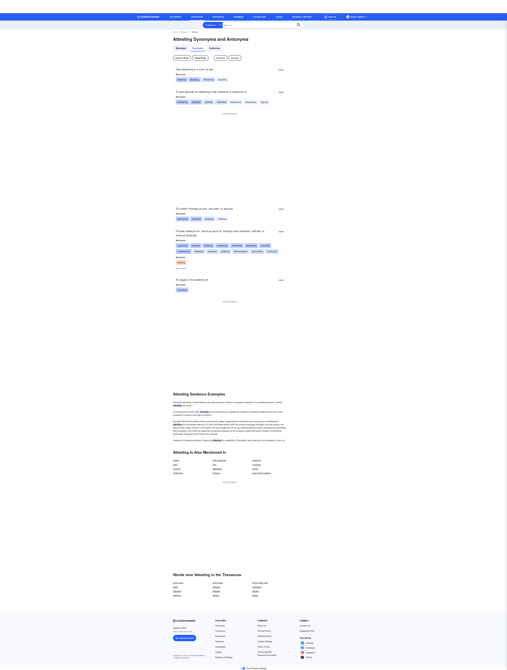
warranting (237, 245)
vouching (196, 218)
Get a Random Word (185, 638)
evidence (256, 460)
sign (215, 464)
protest (176, 460)
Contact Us (305, 625)
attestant (216, 587)
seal (175, 464)
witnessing (208, 79)
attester (255, 591)
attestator (177, 591)
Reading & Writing (223, 657)
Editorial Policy (264, 636)
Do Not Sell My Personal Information (267, 653)
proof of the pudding (261, 473)
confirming (272, 251)
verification (178, 473)
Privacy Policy (264, 630)
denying (181, 262)
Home (175, 32)
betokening (235, 102)
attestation (217, 468)
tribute (255, 468)
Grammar (219, 641)
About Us (261, 625)
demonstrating (240, 251)
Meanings (181, 48)
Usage (218, 651)
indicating (221, 102)
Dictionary (220, 625)
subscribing (257, 251)
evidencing (222, 245)
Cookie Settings (264, 641)
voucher (176, 468)
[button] (330, 17)
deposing (194, 79)
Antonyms (235, 58)
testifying (181, 79)
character (256, 464)
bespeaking (250, 102)
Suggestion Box (307, 630)
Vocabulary (220, 646)
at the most (178, 582)
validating (198, 251)
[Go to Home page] (148, 17)
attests (255, 595)
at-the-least (218, 582)
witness (216, 473)
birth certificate (219, 460)
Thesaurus (210, 25)
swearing (222, 79)
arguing (264, 102)
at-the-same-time (260, 582)
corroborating (183, 251)
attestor (216, 595)
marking (208, 102)
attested (216, 591)
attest (175, 587)
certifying (222, 218)
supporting (182, 245)
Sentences (214, 48)
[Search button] (300, 25)
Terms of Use (263, 646)
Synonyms (197, 48)
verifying (196, 245)
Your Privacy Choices (256, 668)
